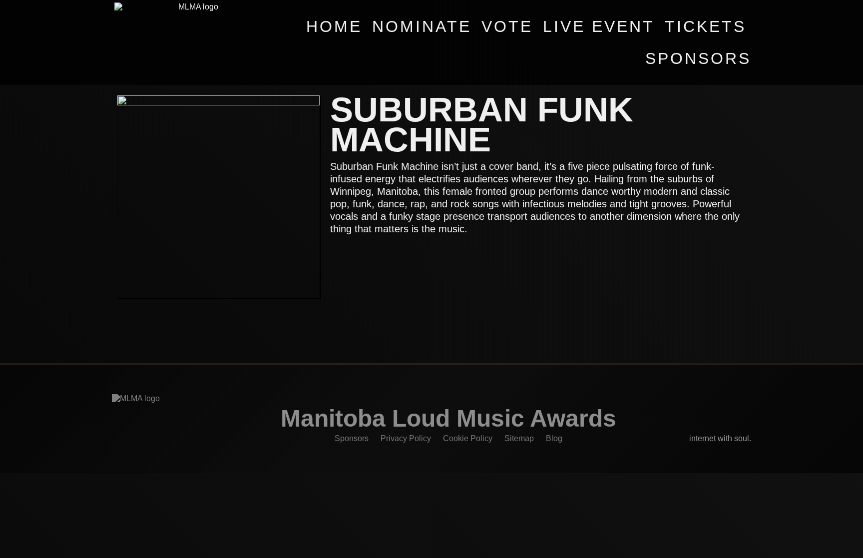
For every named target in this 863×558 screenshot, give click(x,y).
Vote (507, 26)
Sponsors (698, 58)
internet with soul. (720, 438)
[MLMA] (194, 42)
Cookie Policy (467, 438)
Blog (554, 438)
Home (334, 26)
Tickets (705, 26)
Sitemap (519, 438)
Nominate (421, 26)
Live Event (599, 26)
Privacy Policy (406, 438)
